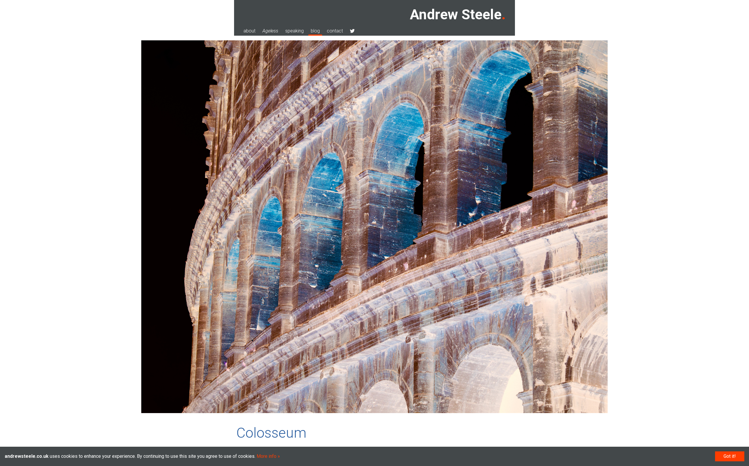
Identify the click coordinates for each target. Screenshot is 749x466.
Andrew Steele (455, 14)
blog (315, 31)
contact (335, 31)
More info (266, 456)
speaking (294, 31)
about (249, 31)
